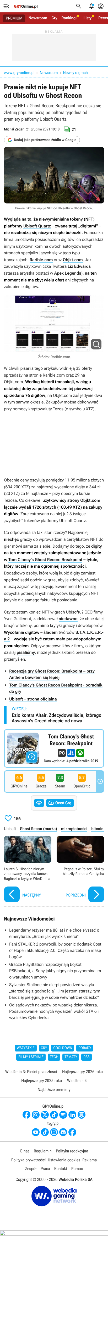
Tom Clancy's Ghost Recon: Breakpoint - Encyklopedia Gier (54, 748)
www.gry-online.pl (19, 72)
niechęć (11, 539)
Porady (84, 1048)
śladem (51, 632)
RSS (86, 1057)
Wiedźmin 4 (77, 1080)
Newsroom (38, 18)
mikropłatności (74, 828)
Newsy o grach (75, 72)
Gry (54, 18)
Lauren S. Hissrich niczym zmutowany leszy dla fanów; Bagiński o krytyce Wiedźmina (27, 870)
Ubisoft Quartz (37, 225)
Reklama (89, 1159)
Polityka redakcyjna (72, 1150)
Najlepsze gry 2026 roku (82, 1071)
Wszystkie (26, 1048)
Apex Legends (67, 273)
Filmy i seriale (31, 1057)
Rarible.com (41, 259)
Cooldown (62, 1048)
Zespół (30, 1168)
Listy (87, 18)
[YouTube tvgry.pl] (36, 1132)
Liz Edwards (79, 266)
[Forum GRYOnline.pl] (81, 1115)
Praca (45, 1168)
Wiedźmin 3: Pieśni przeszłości (31, 1071)
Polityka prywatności (28, 1159)
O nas (25, 1150)
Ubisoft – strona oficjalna (33, 699)
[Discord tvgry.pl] (63, 1132)
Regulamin (43, 1150)
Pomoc (77, 1168)
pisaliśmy (26, 652)
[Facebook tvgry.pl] (72, 1132)
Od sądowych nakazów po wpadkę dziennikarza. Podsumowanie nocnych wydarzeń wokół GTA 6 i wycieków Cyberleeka (54, 1011)
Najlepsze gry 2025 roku (41, 1080)
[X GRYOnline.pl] (45, 1115)
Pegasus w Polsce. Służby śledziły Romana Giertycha (80, 870)
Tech (54, 1057)
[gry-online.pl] (25, 6)
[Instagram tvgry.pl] (54, 1132)
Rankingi (69, 18)
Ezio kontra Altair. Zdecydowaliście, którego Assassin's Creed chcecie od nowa (56, 718)
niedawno (68, 618)
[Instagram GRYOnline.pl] (36, 1115)
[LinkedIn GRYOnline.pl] (72, 1115)
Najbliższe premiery (53, 1089)
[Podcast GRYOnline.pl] (63, 1115)
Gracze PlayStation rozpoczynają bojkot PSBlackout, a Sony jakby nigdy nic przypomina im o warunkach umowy (55, 971)
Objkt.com (73, 259)
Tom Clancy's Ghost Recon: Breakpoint (45, 559)
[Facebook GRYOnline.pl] (26, 1115)
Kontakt (60, 1168)
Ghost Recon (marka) (38, 828)
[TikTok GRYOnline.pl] (54, 1115)
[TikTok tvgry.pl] (45, 1132)
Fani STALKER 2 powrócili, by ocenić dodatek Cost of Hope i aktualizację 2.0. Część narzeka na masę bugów (55, 950)
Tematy (70, 1057)
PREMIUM (14, 18)
